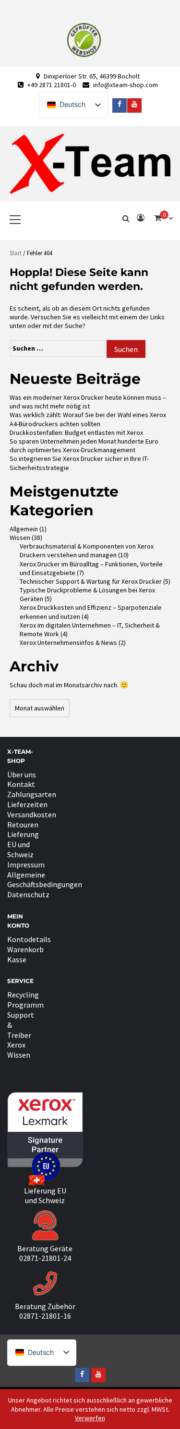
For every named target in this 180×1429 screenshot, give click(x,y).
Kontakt (21, 784)
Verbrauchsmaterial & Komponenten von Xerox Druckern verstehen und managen (87, 550)
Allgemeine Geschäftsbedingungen (44, 880)
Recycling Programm (25, 999)
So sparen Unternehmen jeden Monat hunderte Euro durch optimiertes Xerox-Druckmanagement (84, 445)
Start (16, 253)
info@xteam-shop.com (125, 84)
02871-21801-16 (45, 1316)
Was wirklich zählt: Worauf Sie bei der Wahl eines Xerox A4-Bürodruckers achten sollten (88, 419)
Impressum (26, 864)
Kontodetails (29, 939)
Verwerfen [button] (90, 1418)
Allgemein (24, 528)
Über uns (21, 774)
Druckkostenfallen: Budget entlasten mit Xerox (76, 432)
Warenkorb (25, 949)
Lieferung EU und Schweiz (23, 844)
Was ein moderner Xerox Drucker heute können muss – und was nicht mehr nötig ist (88, 401)
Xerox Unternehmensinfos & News (68, 642)
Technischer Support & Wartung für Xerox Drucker (91, 581)
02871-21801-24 (45, 1258)
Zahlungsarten (31, 794)
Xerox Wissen (18, 1050)
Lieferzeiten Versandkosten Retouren (31, 814)
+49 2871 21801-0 (51, 84)
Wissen (20, 537)
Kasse (16, 959)
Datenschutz (28, 894)
